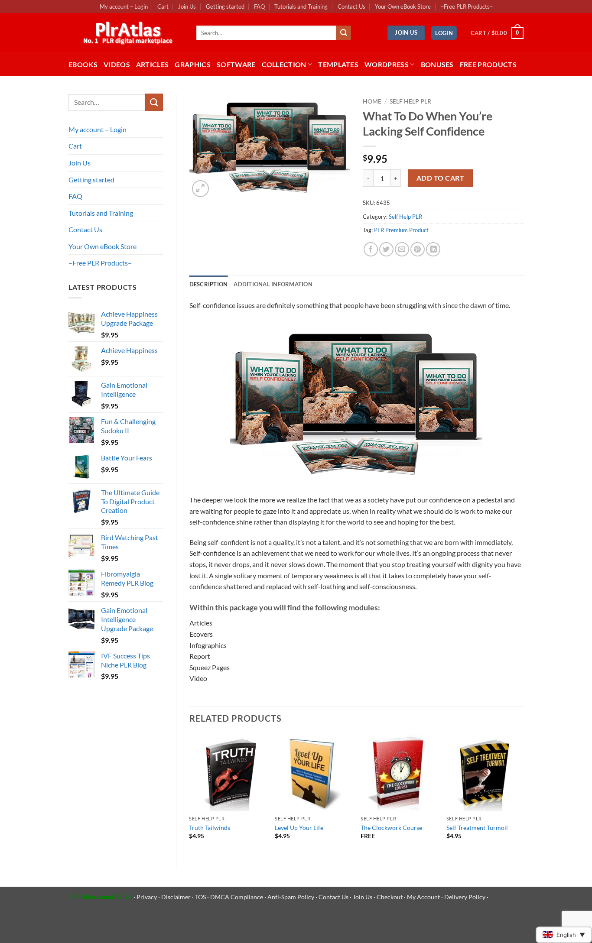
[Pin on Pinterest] (417, 249)
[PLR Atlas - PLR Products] (125, 33)
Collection (284, 64)
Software (236, 64)
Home (372, 101)
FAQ (259, 6)
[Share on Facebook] (371, 249)
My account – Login (124, 6)
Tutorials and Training (301, 6)
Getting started (225, 6)
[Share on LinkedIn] (433, 249)
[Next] (523, 794)
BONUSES (437, 64)
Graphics (193, 64)
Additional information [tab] (273, 284)
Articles (152, 64)
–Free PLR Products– (467, 6)
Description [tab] (208, 284)
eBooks (83, 64)
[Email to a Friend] (402, 249)
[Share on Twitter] (386, 249)
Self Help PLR (410, 101)
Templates (338, 64)
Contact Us (351, 6)
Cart (163, 6)
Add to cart (440, 178)
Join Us (187, 6)
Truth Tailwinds (209, 827)
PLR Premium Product (401, 230)
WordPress (386, 64)
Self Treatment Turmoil (477, 827)
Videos (117, 64)
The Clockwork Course (391, 827)
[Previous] (189, 794)
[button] (444, 33)
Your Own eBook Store (403, 6)
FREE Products (488, 64)
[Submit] (343, 33)
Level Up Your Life (299, 827)
